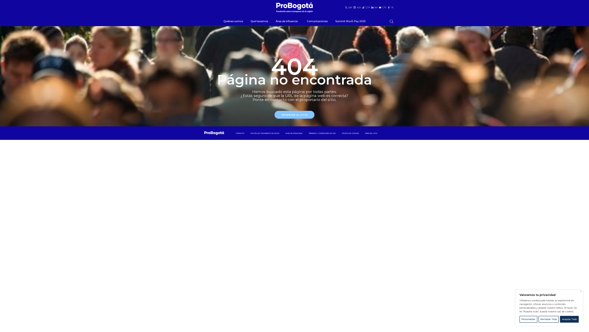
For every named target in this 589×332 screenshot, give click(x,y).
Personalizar (528, 319)
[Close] (580, 291)
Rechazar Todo (548, 319)
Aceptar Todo (569, 319)
